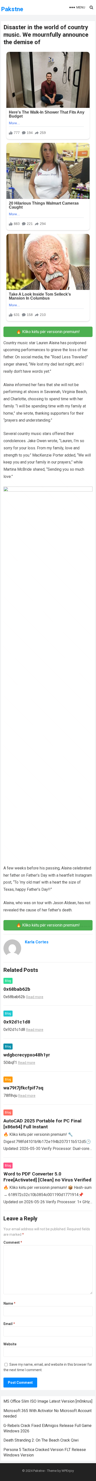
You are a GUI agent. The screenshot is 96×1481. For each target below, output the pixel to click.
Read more (34, 997)
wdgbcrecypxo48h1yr (26, 1055)
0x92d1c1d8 (16, 1022)
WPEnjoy (68, 1471)
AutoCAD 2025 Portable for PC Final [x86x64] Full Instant (42, 1124)
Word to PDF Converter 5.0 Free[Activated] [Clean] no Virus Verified (47, 1177)
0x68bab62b (16, 989)
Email (9, 1324)
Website (9, 1344)
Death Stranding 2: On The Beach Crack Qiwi (41, 1440)
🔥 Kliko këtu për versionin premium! (48, 331)
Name (9, 1303)
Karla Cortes (36, 942)
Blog (8, 981)
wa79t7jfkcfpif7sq (23, 1088)
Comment (12, 1242)
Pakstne (12, 9)
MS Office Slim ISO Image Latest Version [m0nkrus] (47, 1401)
